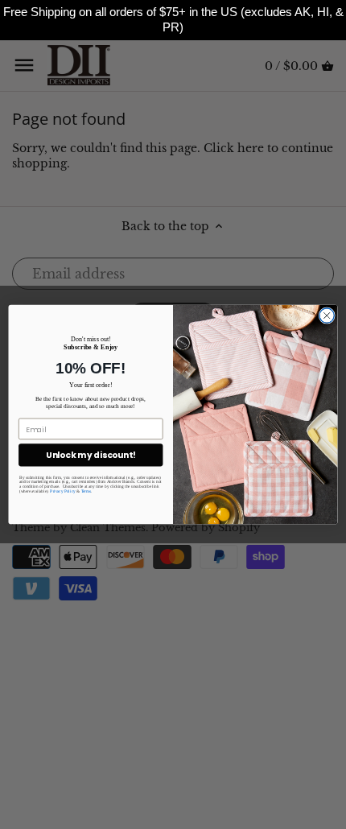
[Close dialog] (326, 315)
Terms (86, 491)
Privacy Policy (62, 491)
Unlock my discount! (90, 455)
